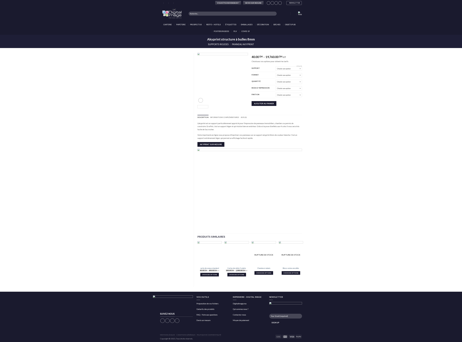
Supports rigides (218, 44)
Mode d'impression (261, 88)
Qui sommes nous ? (240, 309)
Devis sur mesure (203, 320)
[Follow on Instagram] (167, 320)
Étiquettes (230, 25)
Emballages (246, 25)
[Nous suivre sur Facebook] (268, 3)
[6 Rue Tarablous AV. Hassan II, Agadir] (161, 3)
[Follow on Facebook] (162, 320)
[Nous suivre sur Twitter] (276, 3)
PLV (235, 31)
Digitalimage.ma (239, 303)
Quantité (256, 81)
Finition (255, 94)
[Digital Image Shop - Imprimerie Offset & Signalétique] (172, 13)
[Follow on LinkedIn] (280, 3)
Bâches (276, 25)
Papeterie (181, 25)
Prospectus (196, 25)
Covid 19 (245, 31)
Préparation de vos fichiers (207, 303)
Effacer (299, 66)
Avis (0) (244, 117)
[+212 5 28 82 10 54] (176, 3)
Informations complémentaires (224, 117)
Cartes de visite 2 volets (236, 268)
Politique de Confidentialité (209, 335)
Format (255, 75)
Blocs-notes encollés (291, 268)
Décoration (263, 25)
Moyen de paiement (241, 320)
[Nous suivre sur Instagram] (272, 3)
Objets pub (290, 25)
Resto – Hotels (213, 25)
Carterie (167, 25)
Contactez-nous (239, 315)
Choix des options (209, 274)
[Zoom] (200, 100)
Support (256, 68)
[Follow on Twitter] (172, 320)
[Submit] (274, 14)
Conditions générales (185, 335)
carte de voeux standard (209, 268)
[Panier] (300, 13)
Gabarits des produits (205, 309)
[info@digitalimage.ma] (166, 3)
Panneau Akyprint (243, 44)
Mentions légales (167, 335)
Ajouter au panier (264, 103)
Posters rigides (221, 31)
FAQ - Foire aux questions (207, 315)
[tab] (203, 117)
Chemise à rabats (263, 268)
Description (203, 117)
